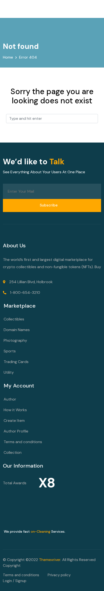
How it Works (15, 409)
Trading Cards (16, 361)
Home (8, 57)
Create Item (14, 420)
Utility (9, 372)
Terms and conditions (23, 441)
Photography (15, 340)
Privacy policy (59, 575)
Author (10, 399)
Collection (13, 452)
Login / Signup (14, 580)
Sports (10, 351)
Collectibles (14, 319)
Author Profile (16, 431)
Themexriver (49, 559)
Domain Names (17, 329)
